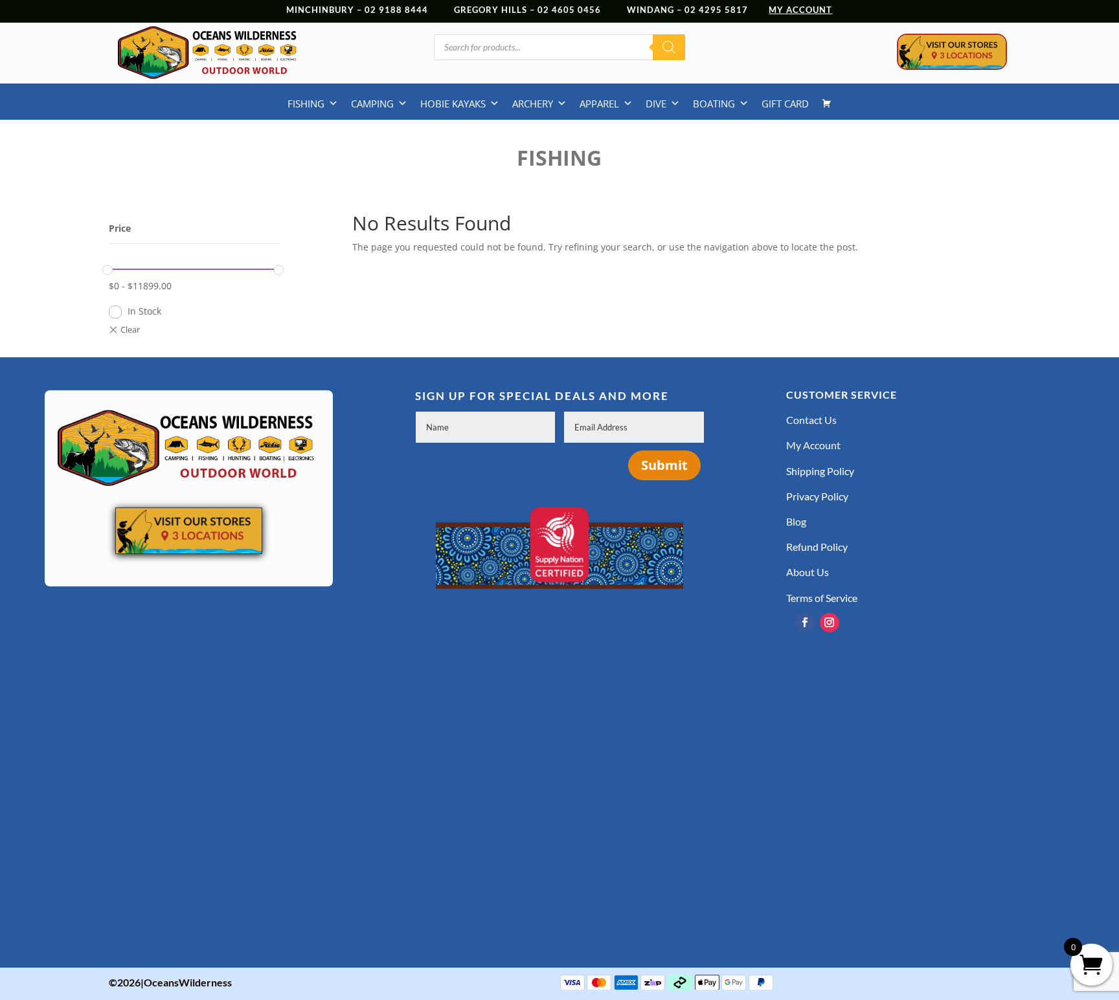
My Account (813, 445)
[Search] (669, 47)
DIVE (656, 103)
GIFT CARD (785, 103)
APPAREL (599, 103)
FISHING (306, 103)
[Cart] (826, 103)
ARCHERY (532, 103)
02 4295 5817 (726, 10)
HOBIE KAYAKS (453, 103)
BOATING (714, 103)
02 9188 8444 (396, 10)
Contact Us (811, 420)
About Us (807, 572)
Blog (796, 521)
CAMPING (372, 103)
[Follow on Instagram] (829, 622)
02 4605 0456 (569, 10)
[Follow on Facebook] (805, 622)
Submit (664, 465)
